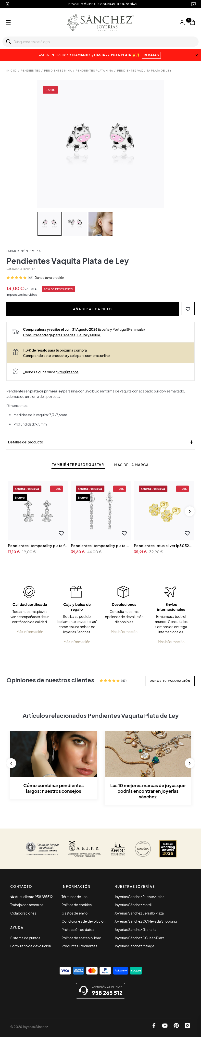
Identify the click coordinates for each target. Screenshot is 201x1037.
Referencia (14, 269)
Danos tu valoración (49, 278)
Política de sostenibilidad (81, 938)
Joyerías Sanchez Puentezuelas (139, 896)
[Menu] (8, 22)
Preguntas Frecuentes (79, 946)
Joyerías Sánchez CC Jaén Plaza (139, 938)
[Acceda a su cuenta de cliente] (182, 22)
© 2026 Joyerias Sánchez (29, 1027)
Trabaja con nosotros (26, 905)
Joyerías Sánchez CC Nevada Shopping (145, 921)
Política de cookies (77, 905)
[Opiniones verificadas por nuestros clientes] (42, 848)
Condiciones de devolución (83, 921)
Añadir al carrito (92, 309)
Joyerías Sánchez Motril (132, 905)
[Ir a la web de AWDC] (117, 848)
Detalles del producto (101, 442)
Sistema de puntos (25, 938)
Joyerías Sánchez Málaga (134, 946)
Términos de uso (75, 896)
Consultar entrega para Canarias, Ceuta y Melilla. (62, 335)
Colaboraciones (23, 913)
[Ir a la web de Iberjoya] (84, 848)
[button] (188, 308)
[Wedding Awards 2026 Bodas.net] (167, 848)
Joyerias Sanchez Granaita (135, 929)
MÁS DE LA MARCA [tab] (131, 465)
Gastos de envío (75, 913)
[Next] (190, 511)
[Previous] (11, 763)
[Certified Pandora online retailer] (142, 848)
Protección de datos (78, 929)
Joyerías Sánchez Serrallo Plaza (139, 913)
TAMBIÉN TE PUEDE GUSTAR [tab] (78, 465)
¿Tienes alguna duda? (50, 372)
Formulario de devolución (30, 946)
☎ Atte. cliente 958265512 (31, 896)
